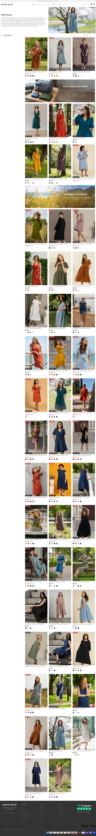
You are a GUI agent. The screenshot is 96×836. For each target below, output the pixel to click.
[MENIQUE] (7, 5)
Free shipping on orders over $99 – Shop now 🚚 (48, 1)
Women (61, 809)
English (83, 826)
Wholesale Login (25, 817)
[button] (33, 4)
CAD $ (83, 4)
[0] (90, 4)
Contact (42, 807)
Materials (23, 809)
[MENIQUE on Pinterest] (11, 813)
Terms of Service (13, 829)
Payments (42, 809)
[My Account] (88, 4)
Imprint (42, 819)
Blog (22, 822)
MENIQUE (6, 829)
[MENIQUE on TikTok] (13, 813)
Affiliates (23, 819)
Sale (60, 807)
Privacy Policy (21, 829)
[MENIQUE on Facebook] (6, 813)
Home (60, 817)
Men (60, 812)
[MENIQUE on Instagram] (8, 813)
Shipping (42, 812)
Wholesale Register (25, 814)
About (22, 807)
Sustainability (24, 812)
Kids (60, 814)
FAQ (41, 817)
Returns (42, 814)
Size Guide (42, 822)
